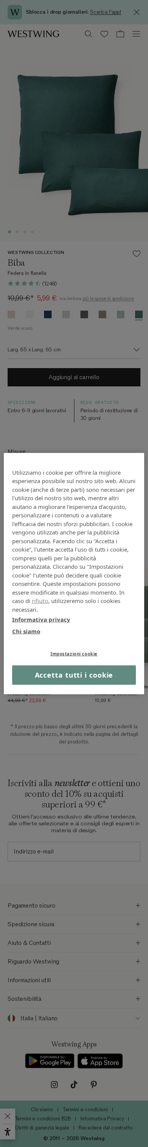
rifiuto (40, 601)
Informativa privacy (41, 619)
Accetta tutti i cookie (74, 675)
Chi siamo (26, 631)
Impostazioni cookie (74, 654)
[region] (74, 573)
